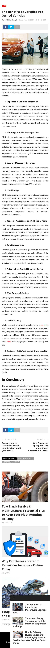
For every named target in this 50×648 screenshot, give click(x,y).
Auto (4, 6)
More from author (25, 459)
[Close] (12, 598)
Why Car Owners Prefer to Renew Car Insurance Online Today (22, 565)
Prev (5, 625)
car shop (44, 325)
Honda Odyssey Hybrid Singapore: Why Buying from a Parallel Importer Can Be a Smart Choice (29, 637)
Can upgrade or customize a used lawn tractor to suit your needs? (11, 447)
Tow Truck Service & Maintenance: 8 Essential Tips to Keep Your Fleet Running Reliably (23, 512)
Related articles (9, 459)
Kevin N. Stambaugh (9, 20)
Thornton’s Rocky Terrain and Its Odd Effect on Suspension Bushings (29, 622)
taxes (9, 341)
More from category (11, 462)
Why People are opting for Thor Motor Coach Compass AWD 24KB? (38, 447)
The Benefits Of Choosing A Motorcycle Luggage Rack (29, 608)
